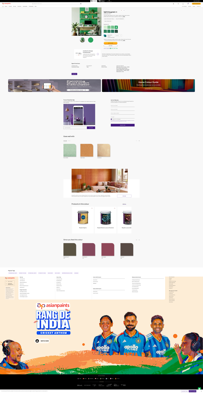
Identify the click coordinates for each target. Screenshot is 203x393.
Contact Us (170, 288)
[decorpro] (94, 385)
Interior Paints (95, 279)
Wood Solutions (22, 287)
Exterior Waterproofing (135, 288)
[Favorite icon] (92, 208)
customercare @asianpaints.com (10, 284)
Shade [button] (69, 140)
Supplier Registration (172, 282)
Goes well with (68, 136)
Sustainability (25, 6)
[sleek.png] (79, 385)
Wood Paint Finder (59, 285)
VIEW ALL (124, 204)
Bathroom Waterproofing (135, 281)
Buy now (110, 45)
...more (123, 16)
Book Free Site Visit (196, 3)
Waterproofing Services (23, 282)
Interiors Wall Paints (13, 273)
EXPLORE (124, 196)
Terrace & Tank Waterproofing (136, 283)
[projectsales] (101, 385)
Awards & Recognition (172, 285)
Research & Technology (172, 281)
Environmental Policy (172, 294)
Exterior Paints (95, 291)
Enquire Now (122, 125)
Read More (74, 73)
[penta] (123, 385)
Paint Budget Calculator (23, 291)
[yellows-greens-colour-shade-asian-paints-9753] (89, 21)
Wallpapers (94, 283)
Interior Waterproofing (135, 286)
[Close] (201, 391)
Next (139, 140)
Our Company (184, 6)
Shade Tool (58, 287)
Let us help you (115, 100)
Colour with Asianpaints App (60, 290)
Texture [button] (65, 140)
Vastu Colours (58, 289)
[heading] (109, 19)
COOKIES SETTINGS (184, 391)
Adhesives (76, 273)
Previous (136, 140)
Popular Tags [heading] (11, 270)
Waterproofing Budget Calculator (24, 293)
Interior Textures (22, 273)
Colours (6, 6)
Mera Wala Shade (58, 280)
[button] (183, 4)
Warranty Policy (171, 296)
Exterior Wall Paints (32, 273)
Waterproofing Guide (135, 291)
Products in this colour (80, 204)
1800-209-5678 (10, 281)
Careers (194, 6)
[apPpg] (116, 385)
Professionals (31, 6)
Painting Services (22, 278)
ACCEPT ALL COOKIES (192, 391)
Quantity (117, 35)
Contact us (198, 6)
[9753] (91, 40)
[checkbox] (111, 119)
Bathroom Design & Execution (24, 285)
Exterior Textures (42, 273)
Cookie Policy (171, 293)
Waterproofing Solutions (67, 273)
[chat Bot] (199, 388)
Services (14, 6)
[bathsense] (87, 385)
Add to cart (110, 43)
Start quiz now (147, 88)
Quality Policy (171, 297)
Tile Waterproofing (134, 290)
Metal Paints (57, 273)
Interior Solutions (22, 280)
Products (10, 6)
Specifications (76, 63)
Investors (189, 6)
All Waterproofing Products (136, 279)
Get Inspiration (58, 282)
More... (36, 6)
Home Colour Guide (59, 278)
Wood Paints (50, 273)
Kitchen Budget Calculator (23, 296)
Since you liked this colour (73, 240)
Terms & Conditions (172, 300)
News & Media (171, 284)
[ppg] (109, 385)
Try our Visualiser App (69, 100)
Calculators (19, 6)
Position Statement (172, 299)
